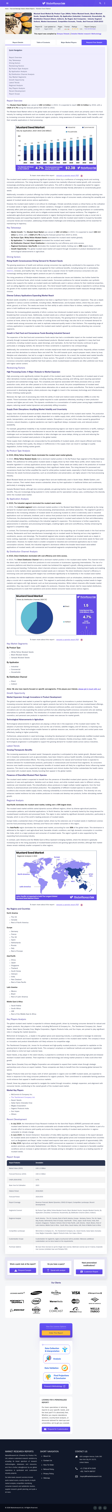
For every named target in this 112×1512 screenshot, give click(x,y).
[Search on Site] (100, 3)
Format (67, 27)
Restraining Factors (16, 66)
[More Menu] (104, 3)
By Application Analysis (18, 72)
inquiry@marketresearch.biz (91, 1476)
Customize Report (91, 1272)
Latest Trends (14, 83)
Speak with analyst (58, 1270)
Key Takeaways (15, 60)
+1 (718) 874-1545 (88, 1468)
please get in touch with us (89, 689)
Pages (60, 27)
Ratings (74, 27)
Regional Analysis (16, 86)
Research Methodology (53, 1386)
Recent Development (17, 91)
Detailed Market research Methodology (86, 34)
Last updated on (50, 27)
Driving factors (14, 63)
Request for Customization (58, 1429)
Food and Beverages (90, 29)
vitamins (10, 271)
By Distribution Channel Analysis (21, 74)
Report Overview (15, 58)
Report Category (90, 27)
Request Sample (24, 1270)
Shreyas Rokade (63, 34)
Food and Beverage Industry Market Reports (22, 9)
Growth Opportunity (16, 80)
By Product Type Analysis (18, 69)
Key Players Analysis (17, 88)
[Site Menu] (7, 3)
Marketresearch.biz (17, 1508)
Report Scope (14, 94)
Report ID (38, 27)
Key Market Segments (17, 77)
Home (6, 9)
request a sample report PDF (67, 176)
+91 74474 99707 (87, 1472)
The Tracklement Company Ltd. (23, 1097)
